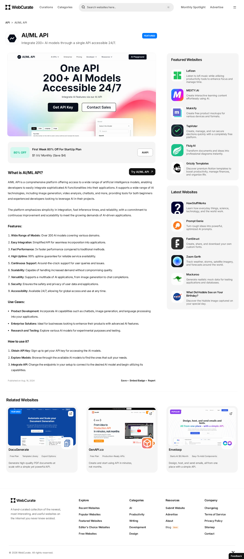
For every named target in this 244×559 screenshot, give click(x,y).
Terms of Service (215, 514)
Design (133, 533)
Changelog (211, 508)
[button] (168, 7)
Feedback (236, 556)
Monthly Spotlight (193, 7)
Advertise (216, 7)
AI (130, 508)
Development (137, 527)
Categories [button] (65, 7)
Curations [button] (46, 7)
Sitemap (210, 527)
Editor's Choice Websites (94, 527)
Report (151, 380)
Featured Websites (90, 520)
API (7, 22)
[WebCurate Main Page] (19, 7)
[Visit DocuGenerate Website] (70, 413)
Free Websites (87, 533)
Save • (124, 380)
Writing (133, 520)
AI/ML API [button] (20, 22)
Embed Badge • (138, 380)
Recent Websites (89, 508)
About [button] (169, 520)
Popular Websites (89, 514)
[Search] (83, 7)
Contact (209, 533)
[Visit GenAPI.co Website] (150, 413)
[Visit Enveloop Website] (230, 413)
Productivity (136, 514)
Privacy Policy (214, 520)
